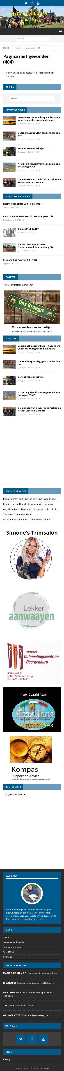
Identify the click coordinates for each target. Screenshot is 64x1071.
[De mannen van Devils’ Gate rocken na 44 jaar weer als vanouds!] (9, 182)
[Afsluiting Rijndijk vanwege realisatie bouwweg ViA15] (9, 167)
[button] (59, 31)
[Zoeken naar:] (32, 38)
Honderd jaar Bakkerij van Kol (35, 519)
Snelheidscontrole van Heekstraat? (23, 203)
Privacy (6, 1059)
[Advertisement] (32, 453)
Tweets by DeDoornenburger (18, 284)
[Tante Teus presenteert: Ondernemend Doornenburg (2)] (9, 247)
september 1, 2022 (13, 220)
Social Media (9, 952)
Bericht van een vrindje (31, 148)
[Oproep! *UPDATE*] (9, 232)
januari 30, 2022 (11, 263)
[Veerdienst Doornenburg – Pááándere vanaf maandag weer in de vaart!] (9, 120)
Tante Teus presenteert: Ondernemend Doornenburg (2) (35, 246)
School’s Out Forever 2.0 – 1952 (20, 259)
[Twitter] (26, 3)
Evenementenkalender (14, 942)
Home (6, 937)
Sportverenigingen (12, 947)
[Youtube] (38, 3)
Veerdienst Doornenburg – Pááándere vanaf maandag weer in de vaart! (39, 119)
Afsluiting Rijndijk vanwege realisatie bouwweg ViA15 (39, 165)
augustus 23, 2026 (27, 123)
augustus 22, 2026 (27, 152)
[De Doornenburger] (32, 26)
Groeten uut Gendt (23, 514)
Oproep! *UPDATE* (28, 228)
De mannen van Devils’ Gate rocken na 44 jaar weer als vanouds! (39, 181)
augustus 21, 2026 (27, 170)
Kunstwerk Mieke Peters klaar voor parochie (28, 216)
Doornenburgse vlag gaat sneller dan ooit (39, 134)
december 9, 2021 (12, 207)
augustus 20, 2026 (27, 185)
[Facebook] (32, 3)
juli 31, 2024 (25, 251)
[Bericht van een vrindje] (9, 151)
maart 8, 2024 (25, 232)
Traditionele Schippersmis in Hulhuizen (34, 504)
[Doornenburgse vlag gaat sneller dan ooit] (9, 136)
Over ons (7, 956)
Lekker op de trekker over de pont (39, 498)
